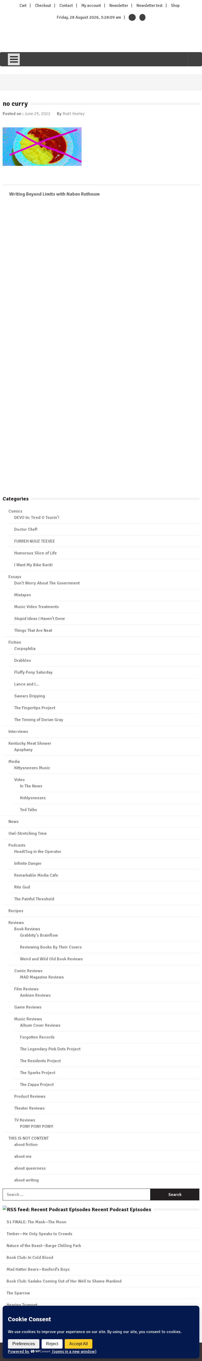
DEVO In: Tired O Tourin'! (36, 517)
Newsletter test (150, 5)
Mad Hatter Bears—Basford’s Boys (38, 1269)
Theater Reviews (29, 1108)
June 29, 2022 (37, 113)
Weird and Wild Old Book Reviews (51, 959)
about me (23, 1156)
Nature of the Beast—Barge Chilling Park (44, 1245)
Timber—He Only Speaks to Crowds (39, 1233)
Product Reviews (30, 1096)
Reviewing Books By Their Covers (51, 947)
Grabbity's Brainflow (39, 935)
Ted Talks (28, 809)
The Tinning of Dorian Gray (38, 719)
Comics (15, 511)
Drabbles (22, 660)
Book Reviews (27, 929)
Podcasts (17, 845)
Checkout (43, 5)
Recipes (15, 910)
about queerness (30, 1168)
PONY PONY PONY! (36, 1126)
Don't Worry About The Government (47, 583)
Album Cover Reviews (40, 1025)
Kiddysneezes (33, 798)
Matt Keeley (73, 113)
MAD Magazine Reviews (42, 977)
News (13, 821)
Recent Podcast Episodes (121, 1209)
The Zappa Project (37, 1084)
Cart (23, 5)
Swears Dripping (29, 696)
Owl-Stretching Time (27, 833)
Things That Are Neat (33, 630)
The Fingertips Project (34, 708)
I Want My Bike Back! (33, 565)
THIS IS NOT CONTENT (28, 1138)
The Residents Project (40, 1061)
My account (91, 5)
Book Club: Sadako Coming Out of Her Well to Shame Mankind (64, 1281)
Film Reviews (26, 989)
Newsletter (118, 5)
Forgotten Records (37, 1037)
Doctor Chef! (25, 529)
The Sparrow (18, 1293)
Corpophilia (25, 648)
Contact (66, 5)
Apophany (23, 749)
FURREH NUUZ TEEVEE (34, 541)
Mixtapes (22, 595)
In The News (31, 786)
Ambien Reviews (35, 995)
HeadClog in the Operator (37, 851)
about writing (26, 1180)
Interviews (18, 731)
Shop (175, 5)
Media (14, 761)
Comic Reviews (28, 970)
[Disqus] (101, 278)
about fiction (26, 1144)
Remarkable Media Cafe (36, 875)
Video (19, 779)
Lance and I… (26, 684)
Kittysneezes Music (32, 768)
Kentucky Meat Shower (29, 743)
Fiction (14, 642)
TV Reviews (24, 1120)
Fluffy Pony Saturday (33, 672)
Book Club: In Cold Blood (30, 1257)
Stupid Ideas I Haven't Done (39, 618)
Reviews (16, 922)
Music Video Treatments (36, 606)
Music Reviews (28, 1019)
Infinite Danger (28, 863)
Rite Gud (22, 887)
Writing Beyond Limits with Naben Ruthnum (54, 194)
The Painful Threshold (34, 899)
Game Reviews (28, 1007)
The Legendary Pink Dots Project (50, 1049)
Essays (14, 576)
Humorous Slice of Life (35, 553)
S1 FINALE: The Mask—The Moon (36, 1222)
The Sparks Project (37, 1072)
